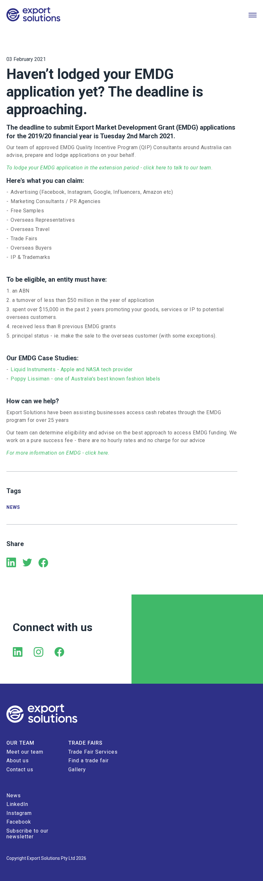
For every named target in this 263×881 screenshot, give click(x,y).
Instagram (19, 813)
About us (17, 760)
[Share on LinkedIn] (11, 563)
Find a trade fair (88, 760)
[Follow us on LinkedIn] (17, 652)
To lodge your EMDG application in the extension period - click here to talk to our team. (110, 168)
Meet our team (24, 752)
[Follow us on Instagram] (38, 652)
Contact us (19, 769)
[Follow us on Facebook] (59, 652)
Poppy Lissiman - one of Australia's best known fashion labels (85, 379)
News (13, 507)
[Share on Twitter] (27, 563)
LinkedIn (17, 804)
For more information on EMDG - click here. (57, 453)
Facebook (18, 822)
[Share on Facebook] (43, 563)
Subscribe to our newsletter (27, 834)
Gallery (77, 769)
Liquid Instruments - (35, 369)
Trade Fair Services (93, 752)
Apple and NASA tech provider (97, 369)
